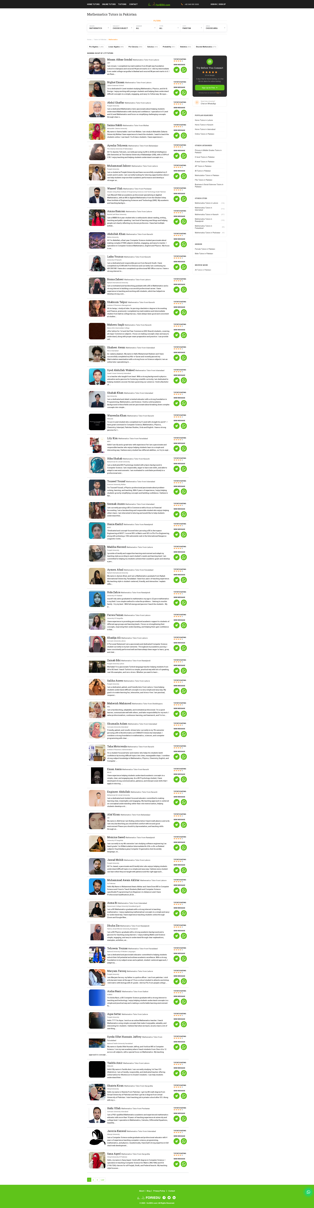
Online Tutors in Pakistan (204, 134)
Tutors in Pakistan (100, 39)
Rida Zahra (114, 592)
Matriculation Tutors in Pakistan (207, 175)
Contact (171, 1191)
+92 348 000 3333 (191, 4)
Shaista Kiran (115, 1085)
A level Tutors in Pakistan (204, 161)
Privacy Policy (159, 1191)
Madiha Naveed (117, 546)
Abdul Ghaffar (116, 102)
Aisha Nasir (114, 991)
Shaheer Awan (116, 347)
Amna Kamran (116, 211)
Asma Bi (112, 902)
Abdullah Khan (116, 234)
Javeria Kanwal (117, 1131)
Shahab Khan (115, 392)
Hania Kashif (115, 524)
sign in (214, 4)
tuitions (122, 4)
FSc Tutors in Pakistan (203, 180)
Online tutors (109, 4)
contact (133, 4)
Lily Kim (112, 438)
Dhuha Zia (113, 925)
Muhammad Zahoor (119, 165)
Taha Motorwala (117, 746)
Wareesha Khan (117, 415)
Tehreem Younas (117, 948)
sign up (222, 4)
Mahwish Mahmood (119, 703)
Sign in (218, 93)
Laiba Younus (115, 256)
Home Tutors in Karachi (204, 124)
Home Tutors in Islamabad (205, 129)
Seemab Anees (116, 503)
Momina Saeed (116, 837)
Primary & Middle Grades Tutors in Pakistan (208, 151)
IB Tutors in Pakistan (203, 170)
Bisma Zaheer (115, 279)
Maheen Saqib (116, 324)
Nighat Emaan (116, 82)
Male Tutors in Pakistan (204, 253)
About (141, 1191)
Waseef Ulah (115, 188)
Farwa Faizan (115, 615)
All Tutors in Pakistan (203, 270)
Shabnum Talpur (117, 302)
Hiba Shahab (115, 458)
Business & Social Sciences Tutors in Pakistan (209, 185)
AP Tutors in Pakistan (203, 166)
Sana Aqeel (114, 1153)
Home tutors (93, 4)
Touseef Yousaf (116, 481)
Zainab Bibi (114, 660)
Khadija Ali (114, 637)
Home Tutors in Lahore (204, 120)
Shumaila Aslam (117, 723)
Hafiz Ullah (114, 1108)
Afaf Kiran (114, 814)
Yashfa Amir (115, 1062)
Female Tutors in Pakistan (205, 249)
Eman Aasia (114, 769)
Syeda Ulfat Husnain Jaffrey (124, 1036)
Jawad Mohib (115, 859)
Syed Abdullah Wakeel (121, 370)
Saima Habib (115, 125)
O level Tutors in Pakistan (205, 157)
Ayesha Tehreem (117, 145)
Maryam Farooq (117, 970)
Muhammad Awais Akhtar (123, 880)
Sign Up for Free (208, 87)
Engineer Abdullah (119, 791)
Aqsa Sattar (114, 1014)
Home (89, 39)
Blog (148, 1191)
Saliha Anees (115, 680)
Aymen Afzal (115, 569)
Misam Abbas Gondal (120, 59)
